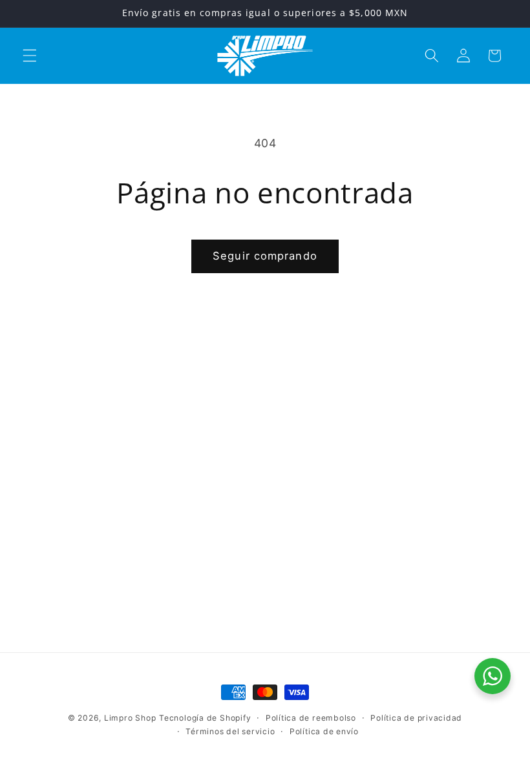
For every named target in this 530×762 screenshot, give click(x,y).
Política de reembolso (311, 718)
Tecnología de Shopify (205, 718)
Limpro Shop (130, 718)
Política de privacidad (416, 718)
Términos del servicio (230, 731)
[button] (29, 55)
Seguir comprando (265, 255)
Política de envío (324, 731)
